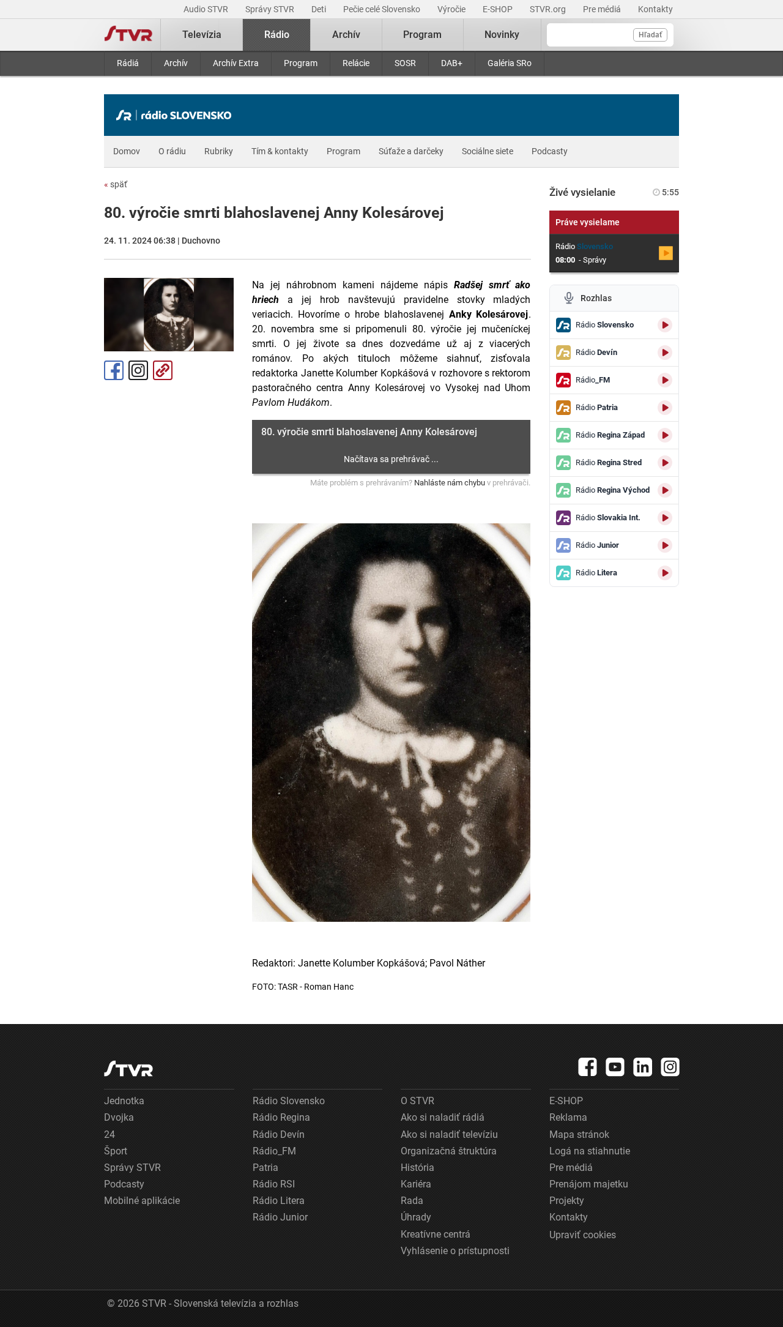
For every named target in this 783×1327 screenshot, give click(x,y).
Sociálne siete (487, 151)
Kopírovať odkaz (163, 370)
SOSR (405, 63)
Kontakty (655, 9)
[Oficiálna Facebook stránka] (588, 1067)
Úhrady (416, 1217)
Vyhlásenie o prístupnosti (455, 1251)
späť (115, 184)
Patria (265, 1167)
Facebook (114, 370)
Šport (115, 1151)
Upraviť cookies (582, 1235)
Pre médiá (603, 9)
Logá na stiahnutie (589, 1151)
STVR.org (549, 9)
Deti (319, 9)
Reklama (568, 1117)
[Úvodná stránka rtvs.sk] (128, 35)
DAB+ (451, 63)
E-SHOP (498, 9)
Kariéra (416, 1184)
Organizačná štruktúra (449, 1151)
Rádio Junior (280, 1217)
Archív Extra (236, 63)
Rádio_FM (274, 1151)
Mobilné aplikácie (142, 1200)
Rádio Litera (279, 1200)
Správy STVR (270, 9)
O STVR (417, 1101)
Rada (412, 1200)
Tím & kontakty (279, 151)
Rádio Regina (281, 1117)
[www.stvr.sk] (128, 1068)
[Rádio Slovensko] (176, 115)
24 (109, 1134)
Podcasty (550, 151)
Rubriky (218, 151)
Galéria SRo (510, 63)
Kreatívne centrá (435, 1234)
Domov (126, 151)
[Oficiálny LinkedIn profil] (643, 1067)
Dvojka (119, 1117)
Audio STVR (207, 9)
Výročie (452, 9)
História (417, 1167)
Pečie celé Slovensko (382, 9)
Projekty (566, 1200)
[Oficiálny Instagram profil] (670, 1067)
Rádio (276, 34)
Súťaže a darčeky (411, 151)
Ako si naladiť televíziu (449, 1134)
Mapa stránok (579, 1134)
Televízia (201, 34)
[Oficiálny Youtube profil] (615, 1067)
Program (300, 63)
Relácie (356, 63)
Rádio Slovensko (289, 1101)
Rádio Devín (279, 1134)
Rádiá (128, 63)
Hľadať (650, 35)
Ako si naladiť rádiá (442, 1117)
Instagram (138, 370)
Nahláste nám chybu (449, 482)
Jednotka (124, 1101)
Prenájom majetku (588, 1184)
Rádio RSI (274, 1184)
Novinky (501, 34)
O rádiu (172, 151)
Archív (176, 63)
